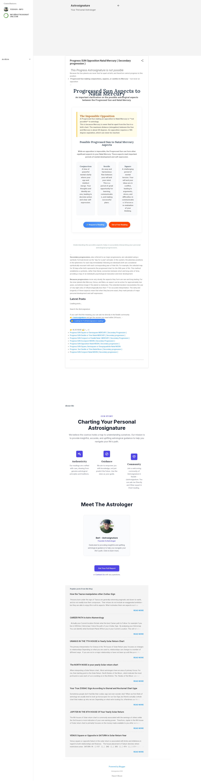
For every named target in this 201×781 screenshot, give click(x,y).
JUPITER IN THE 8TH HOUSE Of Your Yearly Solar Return (97, 712)
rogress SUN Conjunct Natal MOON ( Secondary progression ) (94, 352)
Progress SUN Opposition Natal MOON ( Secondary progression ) (94, 344)
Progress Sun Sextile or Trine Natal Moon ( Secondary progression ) (96, 349)
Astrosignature (80, 5)
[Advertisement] (161, 56)
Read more (139, 610)
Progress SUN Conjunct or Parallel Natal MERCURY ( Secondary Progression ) (99, 338)
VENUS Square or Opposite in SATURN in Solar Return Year (98, 735)
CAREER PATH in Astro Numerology (87, 617)
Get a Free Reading (119, 225)
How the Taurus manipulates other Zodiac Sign (92, 594)
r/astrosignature (79, 317)
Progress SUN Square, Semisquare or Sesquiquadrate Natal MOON (95, 346)
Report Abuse (117, 776)
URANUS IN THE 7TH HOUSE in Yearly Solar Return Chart (97, 641)
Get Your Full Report (107, 568)
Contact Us (100, 574)
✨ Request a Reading (95, 225)
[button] (142, 60)
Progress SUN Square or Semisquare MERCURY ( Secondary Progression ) (98, 333)
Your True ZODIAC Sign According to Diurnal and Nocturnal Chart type (103, 688)
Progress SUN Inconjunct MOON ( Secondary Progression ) (92, 341)
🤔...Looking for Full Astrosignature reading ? (87, 321)
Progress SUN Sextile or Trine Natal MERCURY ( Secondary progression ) (97, 335)
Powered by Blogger (117, 767)
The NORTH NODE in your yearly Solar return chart (94, 665)
